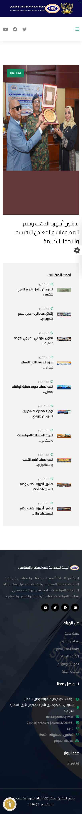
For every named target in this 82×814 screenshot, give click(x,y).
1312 (69, 729)
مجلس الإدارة (70, 641)
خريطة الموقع (63, 741)
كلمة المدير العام (67, 649)
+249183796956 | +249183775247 (50, 723)
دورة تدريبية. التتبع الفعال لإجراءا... (37, 365)
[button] (10, 804)
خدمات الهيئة (70, 671)
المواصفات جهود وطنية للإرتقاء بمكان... (32, 389)
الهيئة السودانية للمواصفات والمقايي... (35, 438)
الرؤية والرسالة (69, 656)
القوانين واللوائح (68, 664)
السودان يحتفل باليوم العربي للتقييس (35, 291)
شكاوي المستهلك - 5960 (56, 735)
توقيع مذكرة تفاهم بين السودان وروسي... (37, 413)
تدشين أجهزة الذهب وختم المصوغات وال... (36, 511)
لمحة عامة (72, 633)
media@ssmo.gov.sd (59, 717)
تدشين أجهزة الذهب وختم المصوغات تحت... (36, 486)
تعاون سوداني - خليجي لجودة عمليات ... (33, 340)
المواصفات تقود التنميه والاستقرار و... (37, 462)
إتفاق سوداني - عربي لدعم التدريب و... (35, 316)
